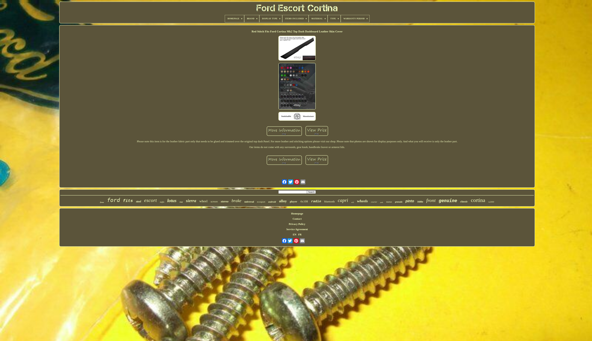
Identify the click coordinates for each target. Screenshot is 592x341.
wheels (362, 201)
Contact (297, 218)
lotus (172, 200)
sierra (191, 200)
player (293, 201)
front (431, 200)
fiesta (102, 202)
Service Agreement (297, 229)
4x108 (304, 201)
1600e (420, 201)
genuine (448, 200)
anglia (162, 202)
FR (300, 234)
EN (294, 234)
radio (316, 201)
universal (249, 201)
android (272, 202)
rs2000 (491, 202)
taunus (389, 202)
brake (236, 200)
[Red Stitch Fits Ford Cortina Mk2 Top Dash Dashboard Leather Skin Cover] (297, 48)
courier (374, 202)
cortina (478, 200)
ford (113, 200)
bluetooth (329, 201)
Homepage (297, 213)
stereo (224, 201)
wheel (203, 201)
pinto (409, 201)
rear (181, 202)
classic (464, 201)
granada (398, 202)
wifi (352, 202)
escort (150, 200)
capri (343, 200)
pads (381, 202)
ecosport (261, 202)
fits (128, 201)
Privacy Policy (297, 224)
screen (214, 201)
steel (138, 201)
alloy (283, 201)
